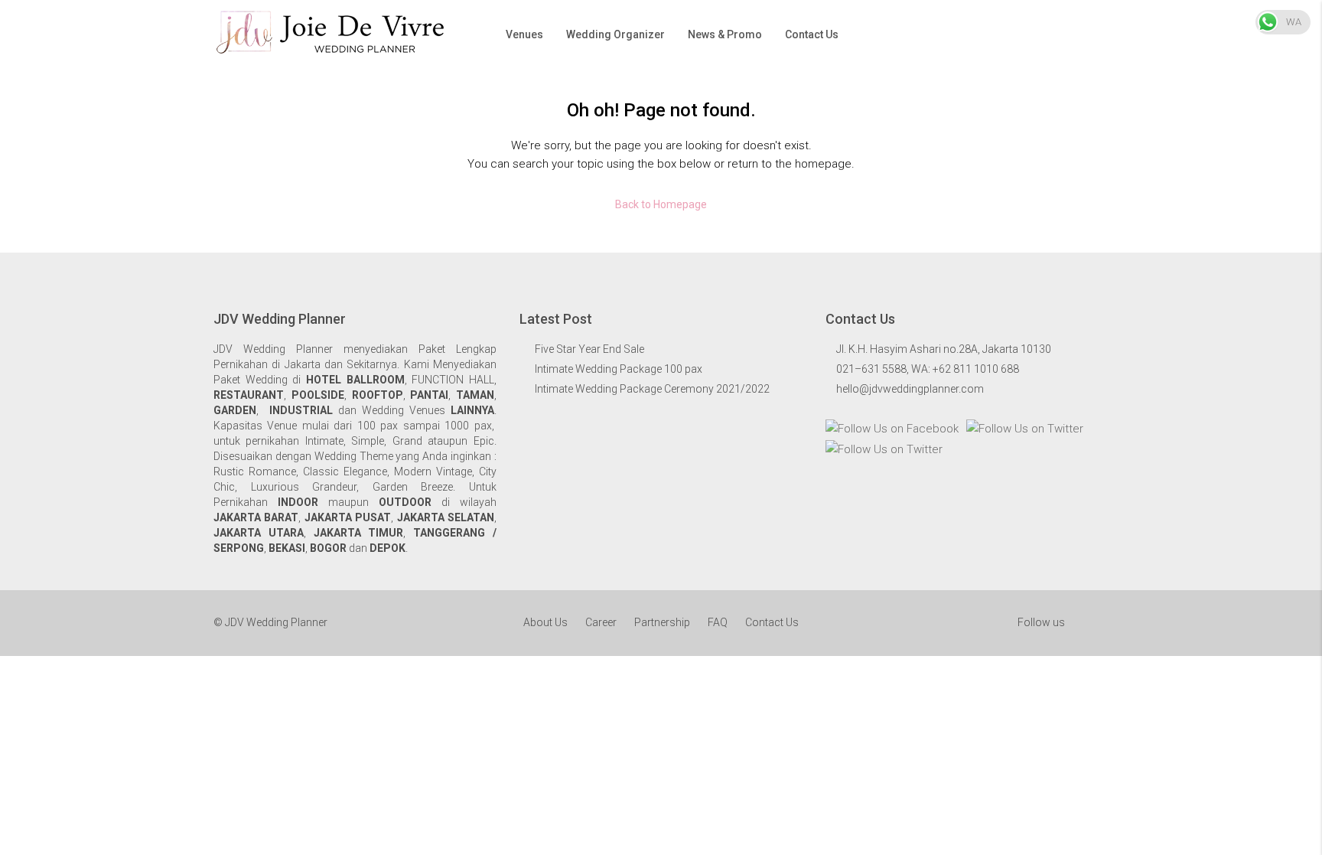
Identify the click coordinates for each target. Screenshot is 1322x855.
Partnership (662, 622)
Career (601, 622)
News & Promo (725, 34)
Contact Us (811, 34)
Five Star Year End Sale (589, 349)
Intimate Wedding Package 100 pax (618, 369)
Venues (524, 34)
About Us (545, 622)
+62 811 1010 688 (976, 369)
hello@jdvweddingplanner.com (910, 389)
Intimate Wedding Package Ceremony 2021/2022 (652, 389)
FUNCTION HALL (453, 380)
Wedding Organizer (615, 34)
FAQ (718, 622)
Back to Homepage (661, 204)
